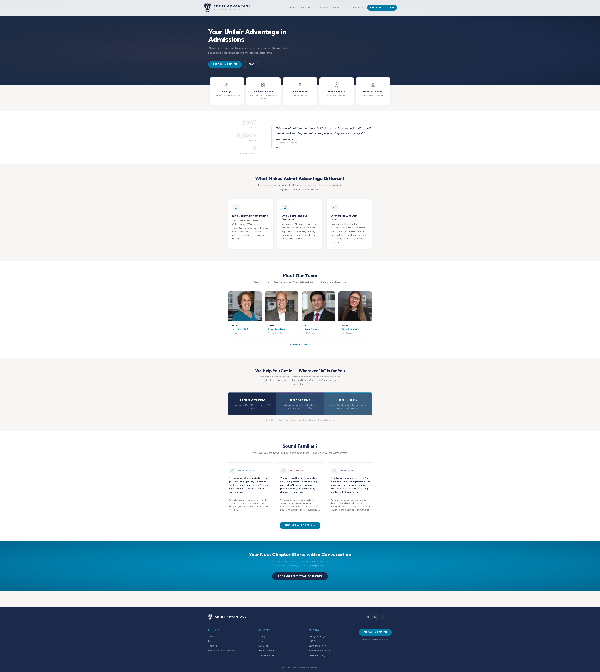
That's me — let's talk (298, 525)
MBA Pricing (314, 641)
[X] (382, 617)
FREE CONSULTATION (375, 632)
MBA (260, 641)
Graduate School (267, 655)
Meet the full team (299, 344)
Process (212, 641)
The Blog (212, 646)
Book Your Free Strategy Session (300, 576)
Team (211, 636)
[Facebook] (375, 617)
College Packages (317, 636)
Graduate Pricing (317, 655)
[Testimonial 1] (277, 147)
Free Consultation (225, 64)
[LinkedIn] (368, 617)
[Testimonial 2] (279, 147)
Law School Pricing (318, 646)
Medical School (266, 650)
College (262, 636)
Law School (264, 646)
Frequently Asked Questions (222, 650)
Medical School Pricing (320, 650)
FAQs (251, 64)
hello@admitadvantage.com (377, 639)
